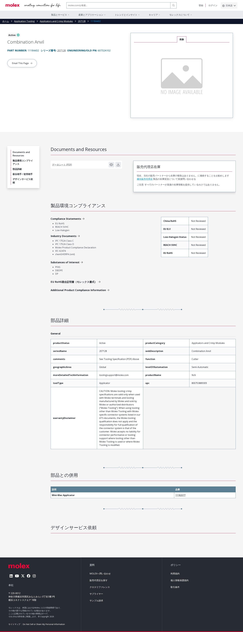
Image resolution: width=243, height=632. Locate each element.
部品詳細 (17, 169)
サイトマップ (14, 624)
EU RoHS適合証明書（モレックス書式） (74, 281)
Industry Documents (63, 236)
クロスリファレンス (100, 587)
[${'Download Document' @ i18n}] (118, 164)
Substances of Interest (65, 262)
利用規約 (175, 573)
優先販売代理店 (145, 179)
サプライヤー (96, 593)
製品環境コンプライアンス (23, 162)
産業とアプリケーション (90, 14)
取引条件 (175, 587)
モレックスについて (179, 14)
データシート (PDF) (62, 164)
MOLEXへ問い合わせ (100, 573)
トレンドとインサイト (126, 14)
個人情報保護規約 (180, 580)
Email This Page (20, 63)
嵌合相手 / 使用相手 (23, 174)
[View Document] (111, 164)
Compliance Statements (66, 218)
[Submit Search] (173, 5)
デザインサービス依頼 (23, 181)
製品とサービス (59, 14)
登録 (201, 5)
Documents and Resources (21, 154)
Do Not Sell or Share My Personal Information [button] (44, 624)
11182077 (180, 495)
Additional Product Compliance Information (78, 290)
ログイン (212, 5)
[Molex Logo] (33, 5)
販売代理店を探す (99, 580)
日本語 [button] (229, 5)
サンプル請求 (96, 600)
